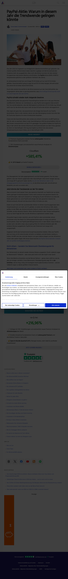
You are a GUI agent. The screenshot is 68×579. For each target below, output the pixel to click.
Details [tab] (26, 277)
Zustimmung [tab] (9, 277)
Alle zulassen (55, 305)
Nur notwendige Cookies (12, 305)
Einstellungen (33, 305)
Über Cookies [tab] (59, 277)
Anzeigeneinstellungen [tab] (42, 277)
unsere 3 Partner (12, 285)
